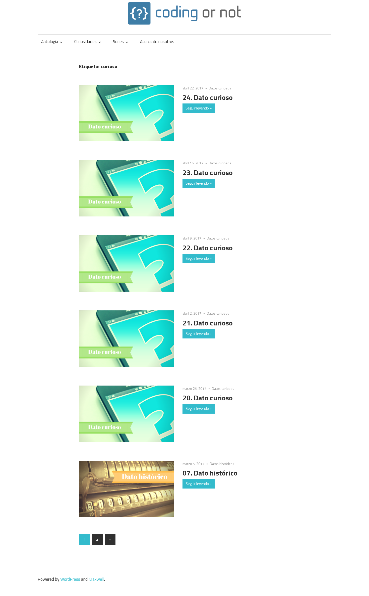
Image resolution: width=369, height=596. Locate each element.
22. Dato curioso (207, 247)
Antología (49, 41)
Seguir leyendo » (199, 108)
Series (118, 41)
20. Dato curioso (207, 397)
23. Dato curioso (207, 172)
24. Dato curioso (207, 97)
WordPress (70, 579)
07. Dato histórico (209, 472)
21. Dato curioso (207, 322)
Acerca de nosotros (157, 41)
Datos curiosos (220, 88)
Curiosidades (85, 41)
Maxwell (96, 579)
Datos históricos (222, 463)
